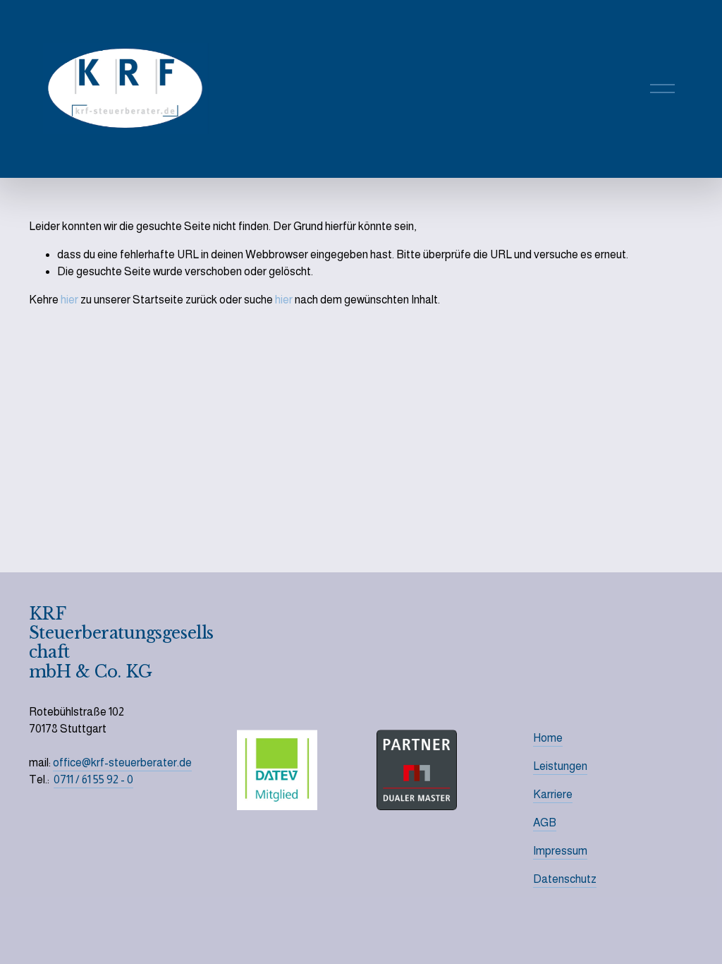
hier (69, 300)
